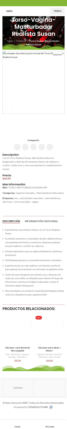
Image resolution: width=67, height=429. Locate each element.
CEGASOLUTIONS (38, 407)
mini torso (7, 201)
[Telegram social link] (42, 3)
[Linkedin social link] (33, 3)
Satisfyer (18, 387)
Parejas (57, 357)
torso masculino (22, 201)
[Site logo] (32, 10)
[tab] (11, 221)
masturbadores (52, 198)
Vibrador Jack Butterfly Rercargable (17, 349)
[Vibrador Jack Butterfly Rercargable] (17, 330)
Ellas (8, 354)
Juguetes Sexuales (25, 193)
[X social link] (29, 3)
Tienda (57, 11)
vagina (35, 201)
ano (16, 198)
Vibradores (15, 354)
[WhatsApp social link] (38, 3)
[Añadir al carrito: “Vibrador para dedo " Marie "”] (60, 325)
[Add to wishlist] (28, 319)
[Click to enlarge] (8, 107)
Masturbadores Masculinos (50, 193)
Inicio (10, 40)
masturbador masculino (31, 198)
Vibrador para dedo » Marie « (49, 349)
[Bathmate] (49, 387)
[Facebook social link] (25, 3)
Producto (21, 40)
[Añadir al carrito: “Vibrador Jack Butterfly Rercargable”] (28, 325)
